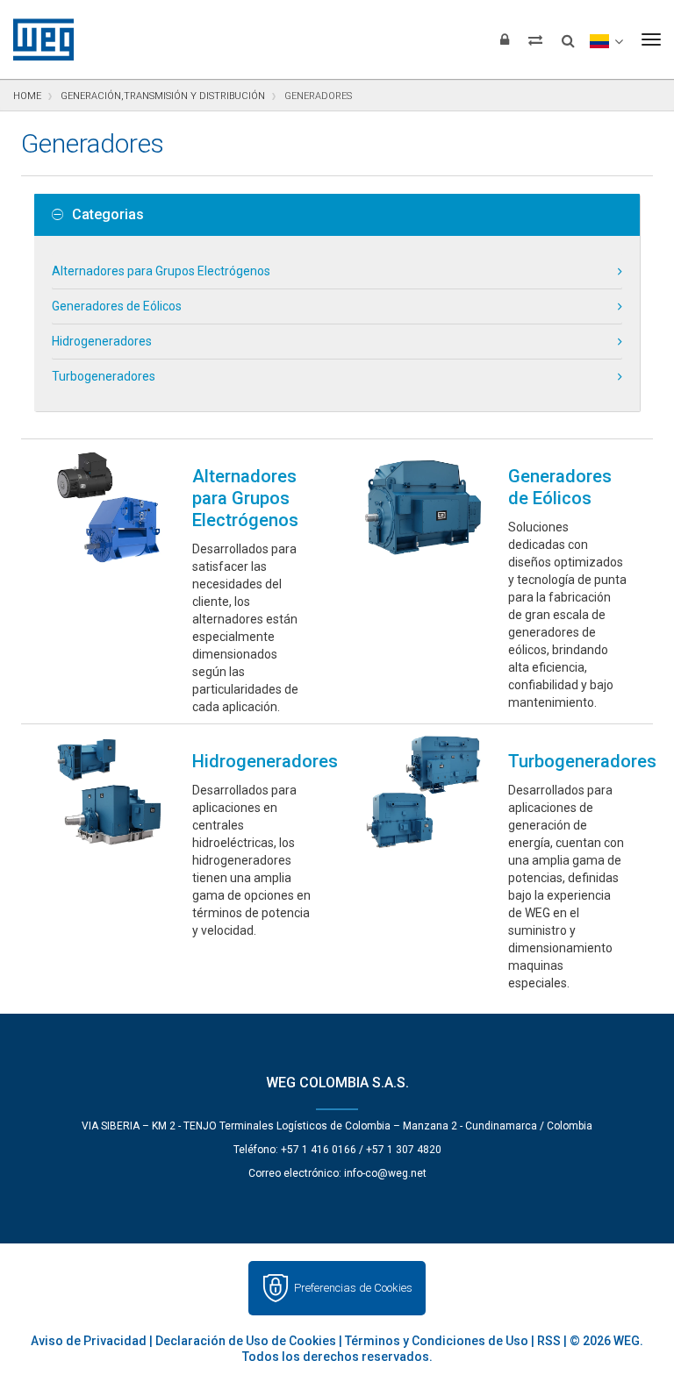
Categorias (108, 215)
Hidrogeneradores (102, 341)
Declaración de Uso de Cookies (245, 1341)
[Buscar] (568, 35)
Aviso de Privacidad (89, 1341)
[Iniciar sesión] (504, 39)
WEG (37, 39)
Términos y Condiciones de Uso (436, 1341)
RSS (549, 1341)
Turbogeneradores (103, 376)
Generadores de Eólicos (117, 306)
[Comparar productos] (535, 39)
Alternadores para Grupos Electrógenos (161, 271)
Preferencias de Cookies (353, 1287)
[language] (606, 39)
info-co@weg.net (385, 1173)
